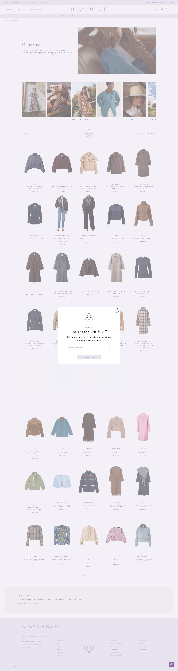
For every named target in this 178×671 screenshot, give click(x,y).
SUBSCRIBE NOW (89, 357)
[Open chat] (171, 664)
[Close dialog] (117, 310)
